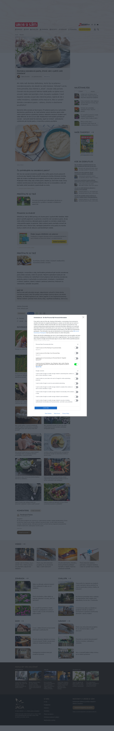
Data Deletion (48, 413)
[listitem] (57, 344)
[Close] (83, 317)
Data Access (57, 413)
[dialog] (57, 365)
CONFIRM (46, 407)
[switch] (76, 348)
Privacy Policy (65, 413)
